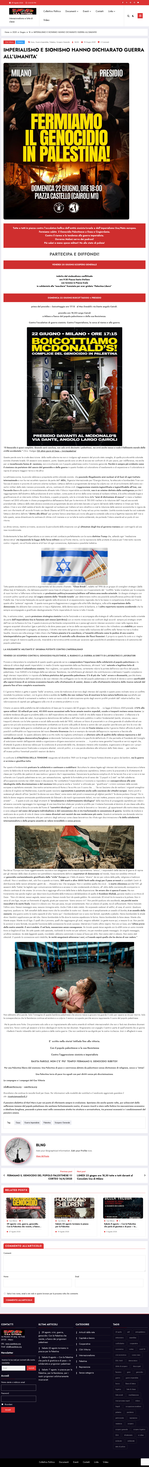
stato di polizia (120, 1446)
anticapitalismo (140, 1332)
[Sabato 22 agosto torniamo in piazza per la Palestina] (74, 1207)
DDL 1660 (119, 1360)
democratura (133, 1360)
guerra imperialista (42, 42)
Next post (81, 1171)
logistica (118, 1389)
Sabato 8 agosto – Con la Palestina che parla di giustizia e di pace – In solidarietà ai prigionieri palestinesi (120, 1225)
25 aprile (118, 1332)
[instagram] (134, 2)
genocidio (139, 1372)
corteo (131, 1349)
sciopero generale (63, 42)
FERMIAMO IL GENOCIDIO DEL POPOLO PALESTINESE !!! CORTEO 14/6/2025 (39, 1177)
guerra (117, 1378)
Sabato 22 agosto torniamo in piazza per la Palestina (71, 1225)
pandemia (130, 1412)
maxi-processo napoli (122, 1401)
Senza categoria (86, 1372)
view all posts (42, 1156)
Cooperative (84, 1343)
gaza (32, 42)
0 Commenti (105, 42)
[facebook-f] (122, 2)
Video (46, 20)
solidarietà (131, 1441)
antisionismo (119, 1337)
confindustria (119, 1343)
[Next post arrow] (145, 1175)
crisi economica (120, 1355)
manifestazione (134, 1395)
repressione (133, 1418)
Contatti (100, 11)
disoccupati (137, 1366)
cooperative (134, 1343)
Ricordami (8, 1404)
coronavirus (119, 1349)
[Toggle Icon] (140, 15)
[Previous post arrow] (4, 1175)
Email (77, 1276)
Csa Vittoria (13, 1221)
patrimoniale (119, 1418)
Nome (5, 1276)
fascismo (118, 1372)
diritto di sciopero (121, 1366)
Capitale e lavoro (87, 1338)
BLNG (77, 42)
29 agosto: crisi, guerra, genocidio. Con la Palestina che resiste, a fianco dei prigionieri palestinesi (23, 1225)
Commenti (7, 1253)
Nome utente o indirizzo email (13, 1382)
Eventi (86, 11)
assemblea (132, 1337)
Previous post (66, 1171)
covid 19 (142, 1349)
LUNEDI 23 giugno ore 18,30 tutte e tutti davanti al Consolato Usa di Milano (105, 1177)
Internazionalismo (87, 1355)
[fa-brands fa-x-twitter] (126, 2)
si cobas (141, 1435)
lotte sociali (119, 1395)
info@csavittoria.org (12, 1086)
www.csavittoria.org (13, 1343)
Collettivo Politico (52, 11)
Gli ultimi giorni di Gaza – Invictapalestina (56, 451)
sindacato (118, 1441)
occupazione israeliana (133, 1406)
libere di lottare (130, 1383)
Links (110, 11)
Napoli (117, 1406)
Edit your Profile (79, 1150)
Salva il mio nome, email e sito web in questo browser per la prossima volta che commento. (42, 1293)
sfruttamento (128, 1435)
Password (5, 1393)
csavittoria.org (30, 1086)
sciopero (131, 1423)
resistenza (118, 1423)
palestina (52, 42)
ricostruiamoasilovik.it (17, 1096)
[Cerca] (128, 16)
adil (128, 1332)
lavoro (117, 1383)
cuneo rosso (136, 1355)
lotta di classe (131, 1389)
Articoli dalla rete (87, 1332)
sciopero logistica (139, 1429)
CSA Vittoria (9, 42)
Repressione (84, 1367)
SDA (117, 1435)
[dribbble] (130, 2)
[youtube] (138, 2)
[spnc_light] (133, 15)
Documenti (70, 11)
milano (137, 1401)
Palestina (20, 42)
